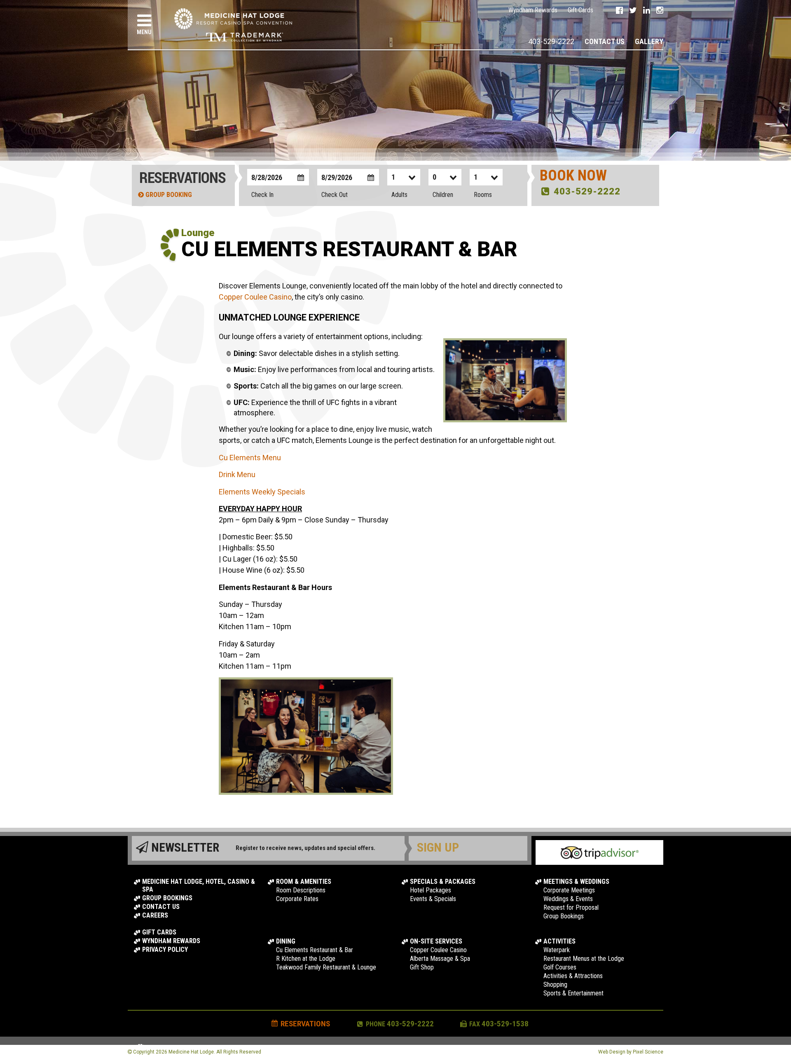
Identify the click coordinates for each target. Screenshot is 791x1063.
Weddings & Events (568, 899)
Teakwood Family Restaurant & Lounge (326, 967)
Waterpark (556, 950)
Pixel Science (648, 1052)
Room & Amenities (303, 881)
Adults (399, 195)
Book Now (573, 175)
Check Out (334, 195)
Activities (559, 941)
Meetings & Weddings (576, 881)
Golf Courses (559, 967)
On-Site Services (436, 941)
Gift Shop (422, 967)
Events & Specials (433, 899)
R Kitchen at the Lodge (305, 958)
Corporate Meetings (569, 890)
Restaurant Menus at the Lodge (583, 958)
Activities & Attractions (573, 976)
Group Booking (168, 195)
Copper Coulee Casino (255, 297)
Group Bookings (167, 898)
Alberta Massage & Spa (440, 958)
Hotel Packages (430, 890)
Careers (155, 915)
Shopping (555, 984)
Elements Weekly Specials (262, 491)
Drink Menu (237, 474)
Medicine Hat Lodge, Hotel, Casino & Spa (198, 885)
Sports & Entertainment (573, 993)
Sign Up (438, 847)
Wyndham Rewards (532, 10)
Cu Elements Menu (250, 457)
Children (443, 195)
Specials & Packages (442, 881)
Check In (262, 195)
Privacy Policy (165, 949)
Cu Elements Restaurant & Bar (314, 950)
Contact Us (605, 41)
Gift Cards (580, 10)
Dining (285, 941)
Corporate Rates (297, 899)
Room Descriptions (300, 890)
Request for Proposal (571, 907)
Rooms (483, 195)
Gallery (649, 41)
